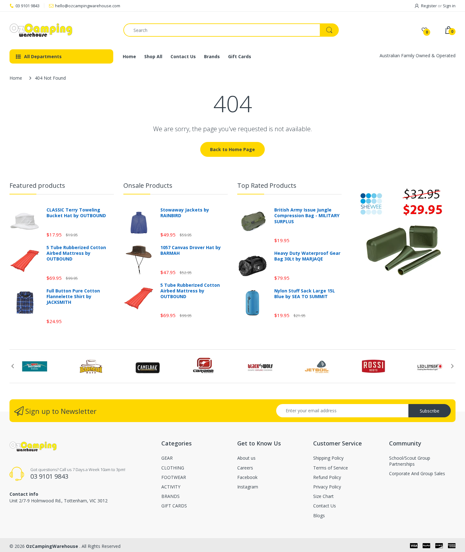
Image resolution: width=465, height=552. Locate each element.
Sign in (449, 6)
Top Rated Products (266, 185)
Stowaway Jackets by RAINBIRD (184, 212)
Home (15, 78)
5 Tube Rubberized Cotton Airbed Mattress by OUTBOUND (76, 253)
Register (429, 6)
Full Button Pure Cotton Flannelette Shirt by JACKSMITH (73, 296)
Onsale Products (147, 185)
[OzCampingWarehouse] (61, 30)
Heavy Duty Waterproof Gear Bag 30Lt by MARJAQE (307, 256)
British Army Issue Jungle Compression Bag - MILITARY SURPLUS (306, 215)
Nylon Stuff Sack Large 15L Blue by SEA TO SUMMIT (304, 293)
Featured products (37, 185)
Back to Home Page (232, 149)
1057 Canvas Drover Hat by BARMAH (190, 250)
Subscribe (429, 411)
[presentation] (12, 366)
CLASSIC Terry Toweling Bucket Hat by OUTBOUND (76, 212)
